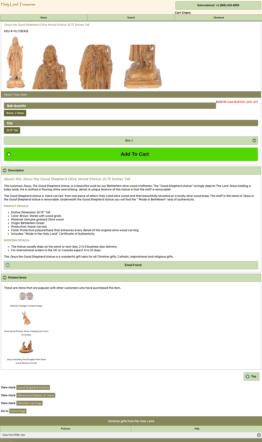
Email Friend (133, 265)
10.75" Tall (12, 130)
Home (43, 17)
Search (131, 17)
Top (253, 376)
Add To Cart (135, 154)
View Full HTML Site (13, 435)
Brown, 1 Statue (15, 113)
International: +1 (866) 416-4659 (218, 5)
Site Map (6, 440)
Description (33, 170)
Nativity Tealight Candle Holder (26, 306)
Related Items (34, 277)
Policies (65, 429)
